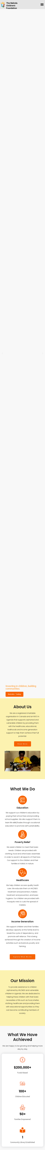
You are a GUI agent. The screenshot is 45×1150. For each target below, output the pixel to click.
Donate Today (14, 694)
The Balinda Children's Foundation (11, 5)
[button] (42, 4)
